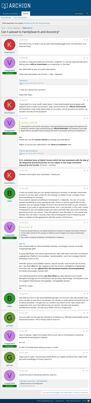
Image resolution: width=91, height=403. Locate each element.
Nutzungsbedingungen (45, 401)
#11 (87, 353)
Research (23, 80)
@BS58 (22, 243)
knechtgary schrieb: (27, 123)
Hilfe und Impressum (73, 401)
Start (84, 401)
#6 (88, 188)
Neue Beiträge (6, 18)
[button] (19, 13)
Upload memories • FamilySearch (33, 381)
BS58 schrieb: (25, 227)
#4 (88, 118)
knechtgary (7, 35)
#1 (88, 40)
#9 (88, 313)
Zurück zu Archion (10, 13)
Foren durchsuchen (20, 18)
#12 (87, 371)
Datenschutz (59, 401)
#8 (88, 294)
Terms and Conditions (29, 151)
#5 (88, 170)
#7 (88, 223)
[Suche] (87, 13)
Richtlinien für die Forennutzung (37, 23)
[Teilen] (84, 40)
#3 (88, 100)
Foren (25, 13)
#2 (88, 58)
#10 (87, 331)
